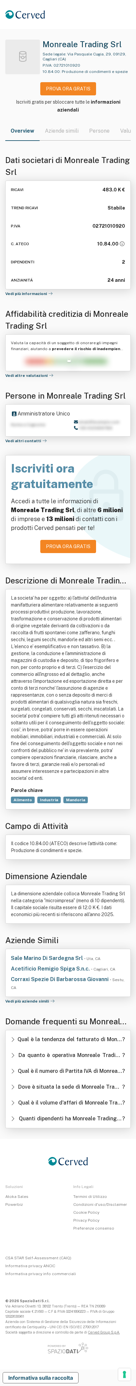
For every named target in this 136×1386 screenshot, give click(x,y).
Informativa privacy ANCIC (30, 1266)
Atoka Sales (16, 1196)
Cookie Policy (86, 1212)
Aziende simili (62, 131)
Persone (99, 131)
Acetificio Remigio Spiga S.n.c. (51, 969)
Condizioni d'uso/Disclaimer (100, 1204)
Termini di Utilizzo (90, 1196)
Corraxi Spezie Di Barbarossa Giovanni (60, 979)
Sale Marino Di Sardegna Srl (47, 958)
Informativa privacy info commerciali (40, 1273)
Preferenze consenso (93, 1228)
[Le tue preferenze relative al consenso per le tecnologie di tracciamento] (124, 1374)
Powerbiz (14, 1204)
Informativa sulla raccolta (40, 1377)
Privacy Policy (86, 1220)
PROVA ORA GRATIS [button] (68, 88)
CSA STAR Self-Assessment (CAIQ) (38, 1258)
